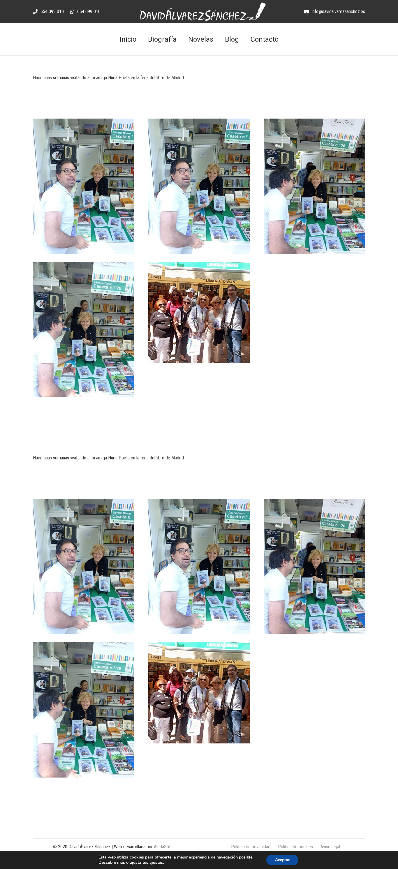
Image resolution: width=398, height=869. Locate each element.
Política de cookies (295, 846)
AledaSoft (163, 846)
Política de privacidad (250, 846)
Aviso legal (330, 846)
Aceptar (282, 860)
